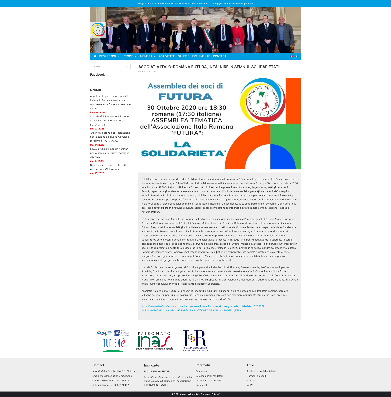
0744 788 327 (121, 380)
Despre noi (201, 371)
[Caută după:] (110, 66)
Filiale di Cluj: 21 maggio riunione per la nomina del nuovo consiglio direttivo (109, 153)
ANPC (250, 385)
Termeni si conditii (257, 375)
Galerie (183, 56)
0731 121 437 (121, 385)
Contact (219, 56)
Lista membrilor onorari (208, 380)
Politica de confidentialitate (261, 371)
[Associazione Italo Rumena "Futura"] (98, 30)
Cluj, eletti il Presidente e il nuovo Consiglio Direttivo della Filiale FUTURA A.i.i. (109, 120)
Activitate (167, 56)
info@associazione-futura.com (115, 375)
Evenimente (201, 56)
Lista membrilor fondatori (209, 375)
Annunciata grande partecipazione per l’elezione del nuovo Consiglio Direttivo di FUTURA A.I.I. (110, 136)
